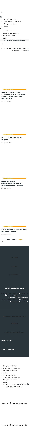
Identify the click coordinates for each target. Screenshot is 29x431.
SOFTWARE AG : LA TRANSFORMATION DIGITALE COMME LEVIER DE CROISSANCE (12, 183)
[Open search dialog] (1, 12)
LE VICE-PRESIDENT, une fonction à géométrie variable (14, 230)
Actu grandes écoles (10, 24)
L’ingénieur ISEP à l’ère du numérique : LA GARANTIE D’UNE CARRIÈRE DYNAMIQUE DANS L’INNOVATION (13, 95)
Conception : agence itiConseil (14, 332)
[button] (14, 29)
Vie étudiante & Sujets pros (12, 21)
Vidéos (6, 26)
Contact (14, 266)
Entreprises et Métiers (10, 19)
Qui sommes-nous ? (14, 275)
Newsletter (14, 258)
